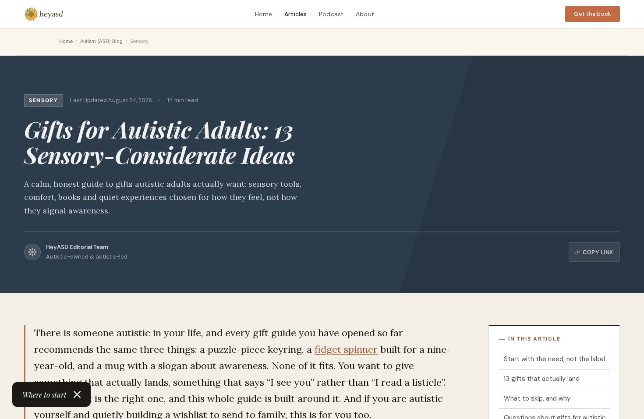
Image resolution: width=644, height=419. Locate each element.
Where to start (44, 394)
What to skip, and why (537, 398)
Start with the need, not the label (554, 359)
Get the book (592, 14)
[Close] (77, 394)
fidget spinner (346, 349)
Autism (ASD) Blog (101, 41)
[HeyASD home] (44, 14)
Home (263, 14)
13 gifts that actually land (542, 378)
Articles (295, 14)
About (365, 14)
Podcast (331, 14)
